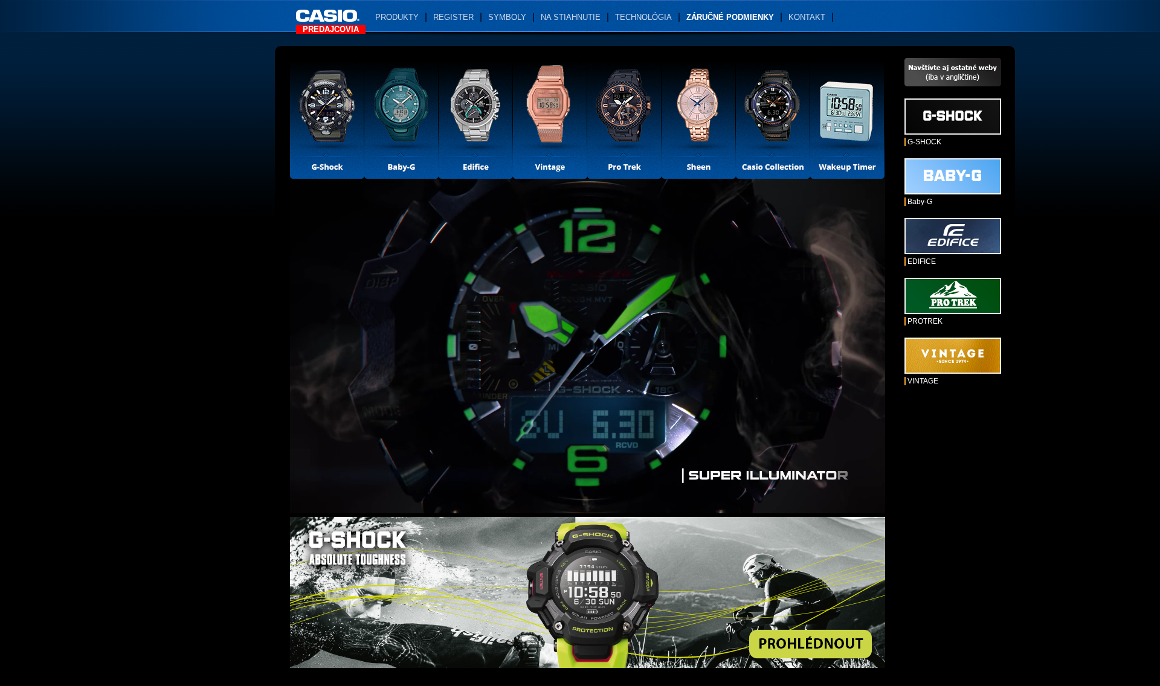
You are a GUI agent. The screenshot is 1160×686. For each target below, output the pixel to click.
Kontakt (806, 17)
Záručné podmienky (730, 17)
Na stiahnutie (571, 17)
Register (453, 17)
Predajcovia (331, 29)
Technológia (643, 17)
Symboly (507, 17)
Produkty (397, 17)
